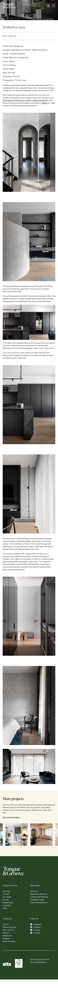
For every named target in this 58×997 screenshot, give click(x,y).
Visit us (6, 924)
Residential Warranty (38, 894)
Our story (6, 891)
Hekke (44, 103)
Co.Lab (6, 900)
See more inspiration (11, 817)
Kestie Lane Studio (40, 100)
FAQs (5, 908)
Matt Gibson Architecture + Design (17, 100)
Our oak (6, 894)
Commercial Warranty (39, 897)
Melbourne (7, 936)
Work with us (8, 930)
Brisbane (6, 938)
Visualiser (7, 905)
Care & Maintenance (38, 902)
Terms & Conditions (38, 962)
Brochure (34, 891)
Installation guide (37, 900)
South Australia (9, 941)
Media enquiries (9, 927)
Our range (7, 897)
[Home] (29, 871)
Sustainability (8, 902)
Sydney (6, 933)
